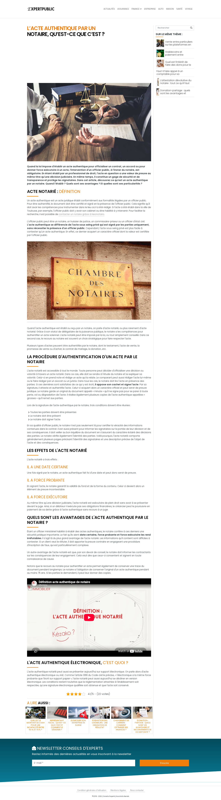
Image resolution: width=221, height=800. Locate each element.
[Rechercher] (191, 27)
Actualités (109, 9)
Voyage (189, 9)
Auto (161, 9)
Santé (179, 9)
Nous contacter (137, 790)
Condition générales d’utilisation (91, 790)
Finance (136, 9)
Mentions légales (118, 790)
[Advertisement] (89, 60)
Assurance (123, 9)
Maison (170, 9)
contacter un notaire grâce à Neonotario (81, 214)
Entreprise (150, 9)
